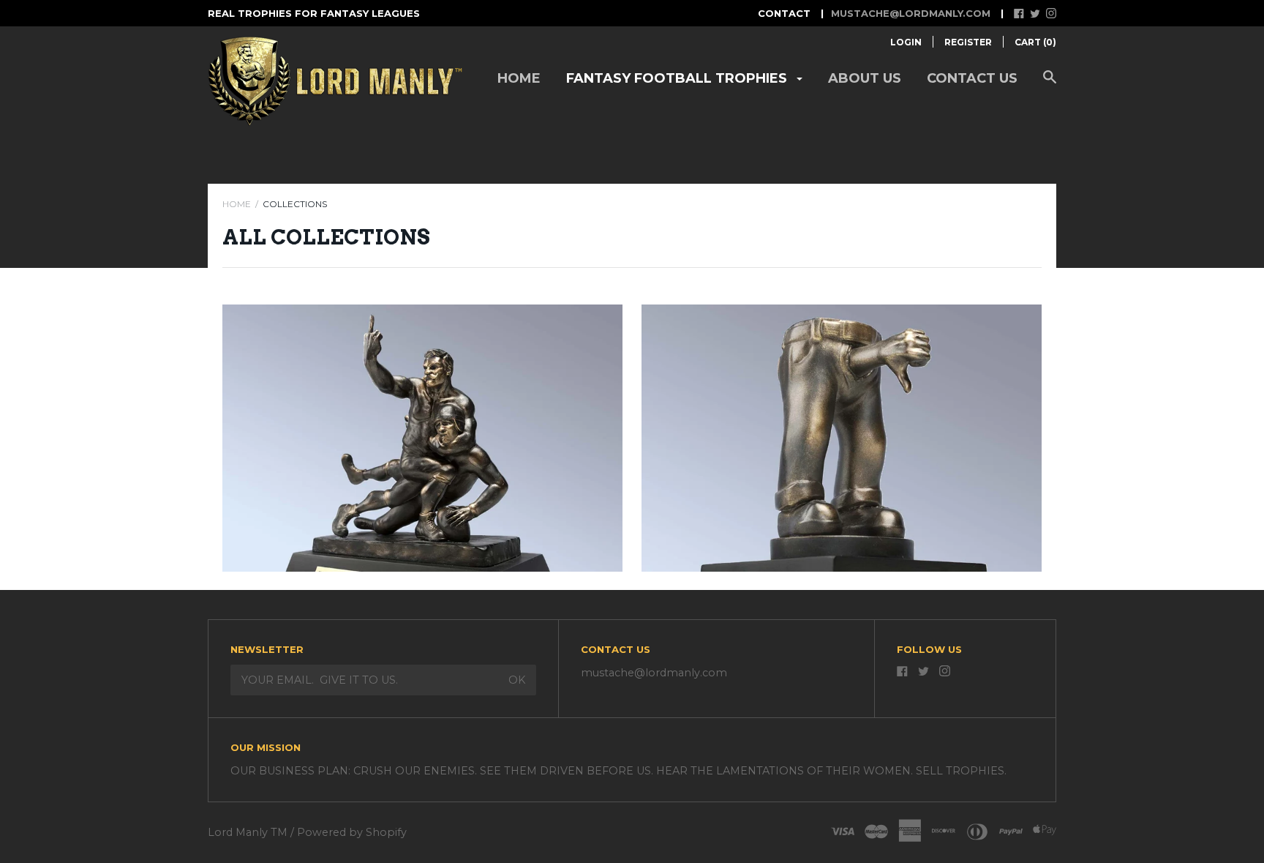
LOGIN (906, 42)
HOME (236, 203)
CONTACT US (972, 78)
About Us (864, 78)
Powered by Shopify (352, 832)
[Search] (1049, 84)
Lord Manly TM (247, 832)
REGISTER (968, 42)
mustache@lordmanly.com (910, 13)
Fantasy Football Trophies (678, 78)
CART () (1035, 42)
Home (519, 78)
